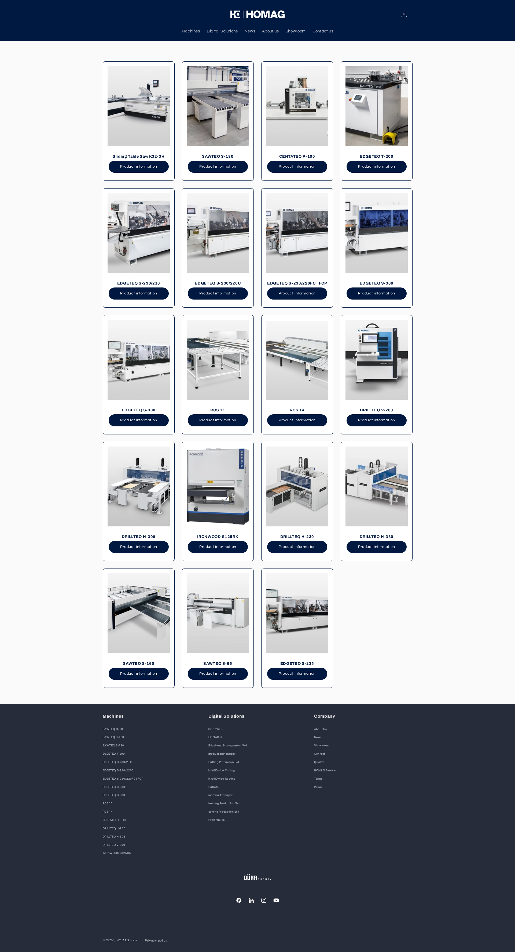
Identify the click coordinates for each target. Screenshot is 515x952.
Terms (318, 778)
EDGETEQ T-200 (376, 156)
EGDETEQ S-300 (114, 787)
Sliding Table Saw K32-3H (138, 156)
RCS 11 (218, 410)
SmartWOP (215, 729)
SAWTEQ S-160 (138, 663)
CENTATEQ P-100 (297, 156)
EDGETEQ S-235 (297, 663)
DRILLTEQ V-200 (376, 410)
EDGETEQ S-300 (376, 283)
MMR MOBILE (217, 820)
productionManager (222, 753)
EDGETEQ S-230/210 (138, 283)
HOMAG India (127, 940)
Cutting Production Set (223, 762)
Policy (318, 787)
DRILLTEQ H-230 (297, 536)
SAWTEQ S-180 (218, 156)
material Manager (220, 795)
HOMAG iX (215, 737)
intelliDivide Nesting (222, 778)
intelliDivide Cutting (221, 770)
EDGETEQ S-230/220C (218, 283)
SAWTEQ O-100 (114, 729)
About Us (320, 729)
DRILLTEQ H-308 (138, 536)
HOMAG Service (325, 770)
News (318, 737)
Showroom (321, 745)
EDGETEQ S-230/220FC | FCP (297, 283)
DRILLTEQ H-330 (376, 536)
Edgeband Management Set (227, 745)
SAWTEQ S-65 (217, 663)
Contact (319, 753)
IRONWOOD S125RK (217, 536)
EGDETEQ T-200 (114, 753)
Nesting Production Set (224, 803)
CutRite (213, 787)
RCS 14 (297, 410)
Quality (319, 762)
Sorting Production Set (223, 811)
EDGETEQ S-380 (139, 410)
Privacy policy (156, 940)
